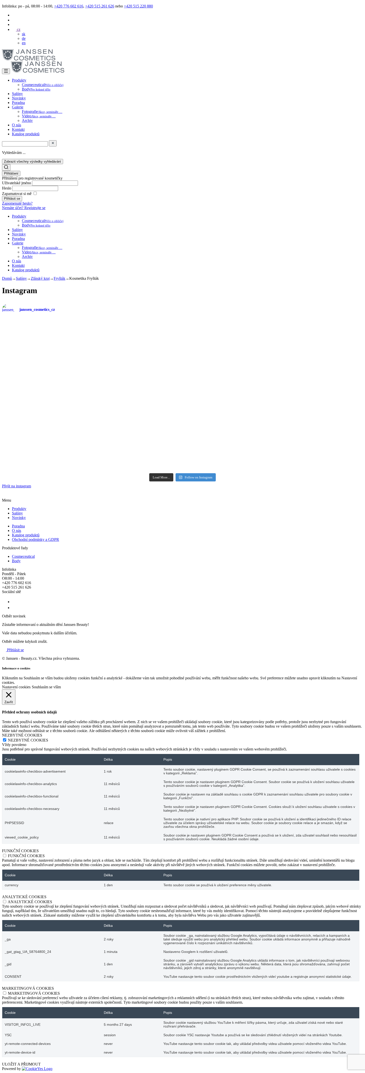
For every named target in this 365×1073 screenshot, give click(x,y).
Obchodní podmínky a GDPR (35, 539)
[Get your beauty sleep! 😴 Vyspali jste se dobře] (334, 355)
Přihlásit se (15, 650)
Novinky (19, 98)
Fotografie (42, 111)
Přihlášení (11, 173)
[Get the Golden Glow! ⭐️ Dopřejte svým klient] (213, 433)
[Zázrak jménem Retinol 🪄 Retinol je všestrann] (31, 362)
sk (23, 34)
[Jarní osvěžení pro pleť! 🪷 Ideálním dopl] (152, 437)
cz (18, 29)
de (24, 38)
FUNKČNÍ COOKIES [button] (20, 851)
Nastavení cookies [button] (16, 687)
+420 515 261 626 (99, 6)
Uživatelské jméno (17, 183)
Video (39, 116)
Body (36, 89)
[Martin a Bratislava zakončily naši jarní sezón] (92, 428)
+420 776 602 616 (68, 6)
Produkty (19, 80)
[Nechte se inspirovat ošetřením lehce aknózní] (213, 333)
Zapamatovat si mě (17, 193)
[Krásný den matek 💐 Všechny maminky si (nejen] (92, 338)
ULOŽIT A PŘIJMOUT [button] (21, 1064)
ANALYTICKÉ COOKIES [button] (24, 897)
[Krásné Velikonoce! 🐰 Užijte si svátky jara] (31, 415)
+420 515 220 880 (138, 6)
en (24, 43)
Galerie (17, 107)
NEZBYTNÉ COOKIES (28, 740)
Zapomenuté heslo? (17, 203)
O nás (16, 125)
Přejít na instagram (16, 486)
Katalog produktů (25, 134)
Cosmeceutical (43, 85)
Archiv (27, 120)
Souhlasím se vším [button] (46, 687)
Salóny (17, 94)
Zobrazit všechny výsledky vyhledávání (32, 161)
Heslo (7, 188)
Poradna (18, 102)
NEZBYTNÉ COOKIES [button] (22, 735)
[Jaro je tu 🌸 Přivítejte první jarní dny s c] (334, 433)
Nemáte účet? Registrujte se (23, 208)
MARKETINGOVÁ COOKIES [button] (28, 988)
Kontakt (18, 129)
